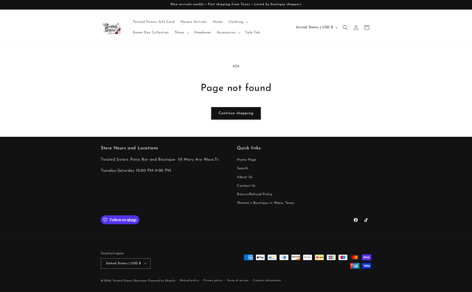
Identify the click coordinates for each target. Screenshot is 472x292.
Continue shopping (236, 113)
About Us (245, 177)
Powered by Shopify (162, 280)
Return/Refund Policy (255, 194)
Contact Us (246, 186)
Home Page (246, 160)
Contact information (267, 280)
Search (242, 168)
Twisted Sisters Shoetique (130, 280)
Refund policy (189, 280)
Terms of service (238, 280)
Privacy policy (213, 280)
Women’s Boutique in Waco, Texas (266, 203)
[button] (238, 22)
